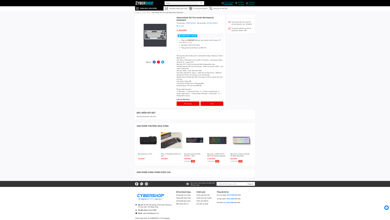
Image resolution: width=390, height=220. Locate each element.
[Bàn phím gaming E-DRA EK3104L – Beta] (194, 140)
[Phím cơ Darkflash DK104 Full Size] (171, 140)
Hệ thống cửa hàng (241, 3)
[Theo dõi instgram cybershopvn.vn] (146, 184)
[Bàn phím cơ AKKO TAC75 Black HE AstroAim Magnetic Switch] (218, 140)
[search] (201, 3)
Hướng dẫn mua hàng (183, 195)
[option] (155, 35)
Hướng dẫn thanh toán (183, 198)
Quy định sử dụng (202, 204)
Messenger (188, 104)
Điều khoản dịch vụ (182, 204)
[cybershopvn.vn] (147, 3)
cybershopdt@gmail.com (151, 213)
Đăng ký (250, 184)
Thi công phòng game (200, 8)
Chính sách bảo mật (203, 195)
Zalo (212, 104)
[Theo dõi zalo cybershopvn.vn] (141, 184)
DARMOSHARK (191, 23)
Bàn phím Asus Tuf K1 (145, 154)
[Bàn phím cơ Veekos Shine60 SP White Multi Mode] (241, 140)
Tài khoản (252, 2)
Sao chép (189, 42)
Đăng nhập (251, 4)
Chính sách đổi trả (202, 201)
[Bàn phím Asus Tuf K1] (148, 140)
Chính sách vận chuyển (204, 198)
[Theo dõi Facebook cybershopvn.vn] (136, 184)
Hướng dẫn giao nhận (183, 201)
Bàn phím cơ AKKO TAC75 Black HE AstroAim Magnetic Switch (216, 156)
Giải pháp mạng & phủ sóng (178, 8)
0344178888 (228, 4)
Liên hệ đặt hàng (183, 99)
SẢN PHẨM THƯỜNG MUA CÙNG (153, 126)
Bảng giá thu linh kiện (221, 8)
